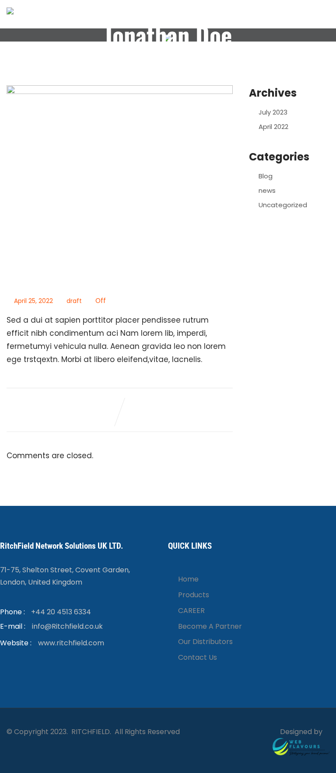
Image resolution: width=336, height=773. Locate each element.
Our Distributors (205, 642)
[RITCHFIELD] (10, 10)
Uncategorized (283, 204)
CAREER (191, 611)
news (267, 190)
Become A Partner (210, 626)
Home (188, 579)
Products (193, 595)
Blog (266, 176)
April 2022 (273, 126)
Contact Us (197, 657)
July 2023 (273, 112)
